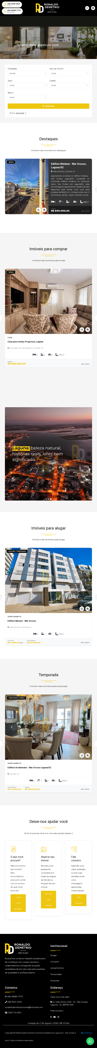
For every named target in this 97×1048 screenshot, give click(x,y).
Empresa (54, 980)
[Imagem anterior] (8, 454)
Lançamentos (57, 968)
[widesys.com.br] (86, 1033)
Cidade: (53, 81)
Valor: (10, 81)
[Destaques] (48, 454)
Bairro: (11, 93)
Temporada (56, 974)
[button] (8, 186)
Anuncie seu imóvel (48, 899)
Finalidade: (12, 69)
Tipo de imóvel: (57, 69)
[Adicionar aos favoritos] (38, 209)
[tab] (46, 499)
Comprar (54, 961)
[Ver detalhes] (44, 209)
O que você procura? (18, 903)
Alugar (53, 955)
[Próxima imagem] (89, 454)
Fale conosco (79, 900)
